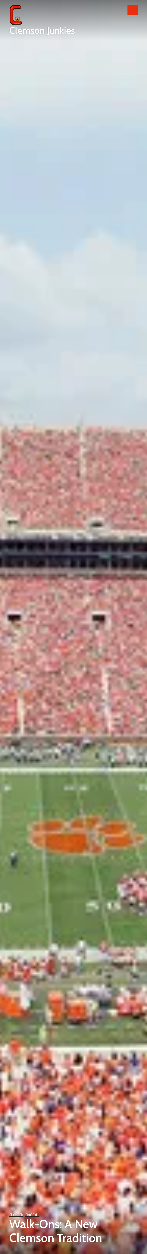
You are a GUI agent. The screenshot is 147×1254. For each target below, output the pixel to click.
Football (32, 1215)
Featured (16, 1215)
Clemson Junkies (42, 30)
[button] (132, 10)
